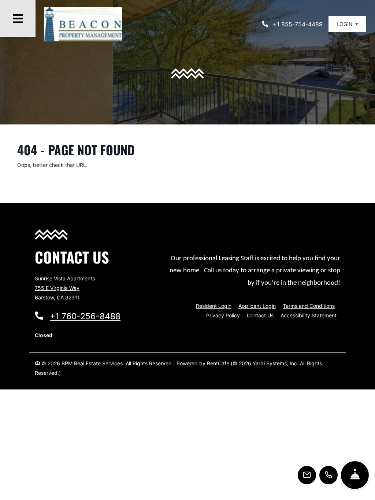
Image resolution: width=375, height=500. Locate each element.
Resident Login (213, 305)
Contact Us (260, 315)
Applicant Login (257, 305)
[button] (347, 19)
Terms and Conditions (309, 305)
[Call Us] (328, 475)
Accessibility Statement (309, 315)
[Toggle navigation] (18, 18)
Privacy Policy (223, 315)
